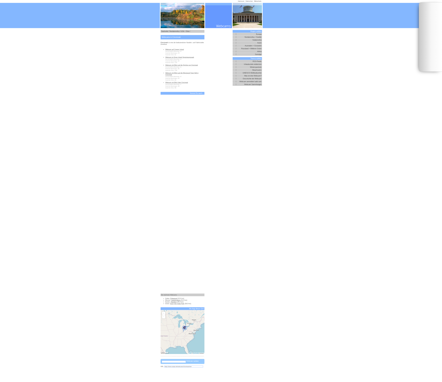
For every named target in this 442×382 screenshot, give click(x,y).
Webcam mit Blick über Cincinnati (176, 82)
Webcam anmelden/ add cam (250, 81)
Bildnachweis (257, 1)
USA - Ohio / (185, 31)
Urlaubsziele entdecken (253, 64)
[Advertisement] (430, 37)
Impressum (241, 1)
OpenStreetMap (196, 353)
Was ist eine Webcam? (253, 76)
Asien (259, 43)
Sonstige (258, 54)
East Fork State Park (177, 303)
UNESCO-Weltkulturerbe (252, 73)
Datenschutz (249, 1)
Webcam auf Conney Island (174, 49)
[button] (184, 328)
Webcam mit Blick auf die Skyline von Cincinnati (181, 65)
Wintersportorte (256, 67)
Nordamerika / (175, 31)
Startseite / (165, 31)
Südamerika (257, 40)
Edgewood (173, 298)
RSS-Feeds (257, 61)
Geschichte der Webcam (252, 79)
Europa (259, 34)
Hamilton (174, 302)
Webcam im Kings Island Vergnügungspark (179, 57)
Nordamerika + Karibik (253, 37)
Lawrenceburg (175, 300)
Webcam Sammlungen (253, 84)
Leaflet (190, 353)
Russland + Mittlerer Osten (251, 49)
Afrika (259, 51)
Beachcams (257, 70)
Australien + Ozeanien (253, 46)
